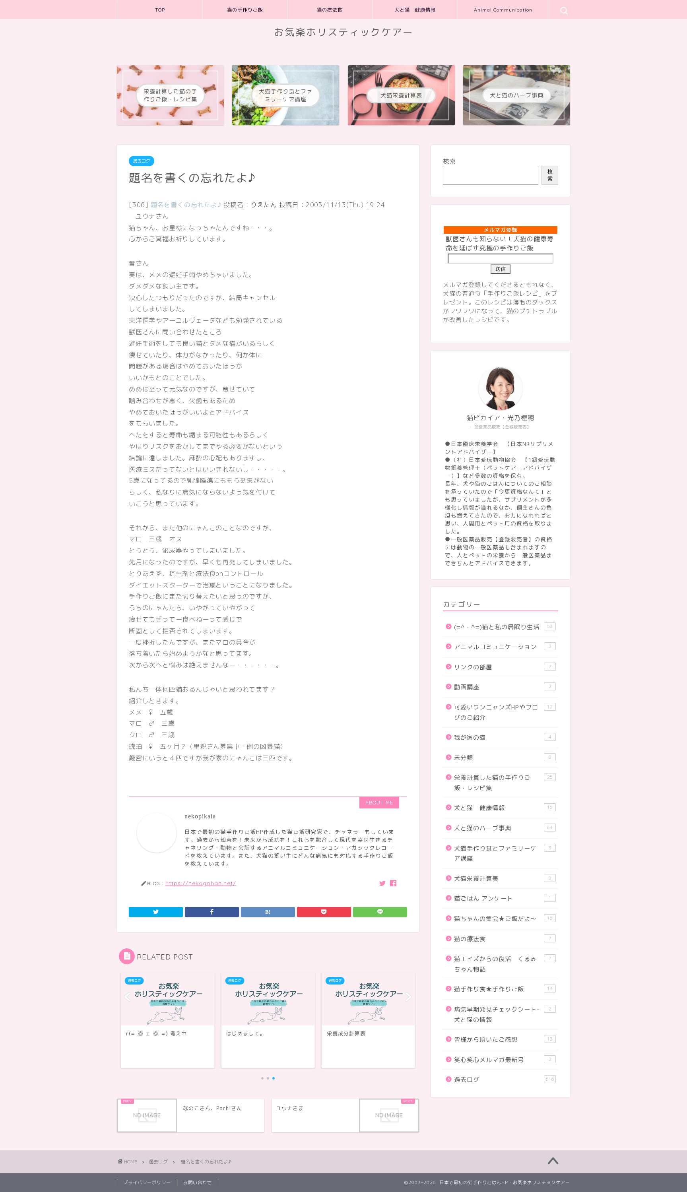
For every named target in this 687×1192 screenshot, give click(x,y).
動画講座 (502, 687)
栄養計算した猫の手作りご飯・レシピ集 (503, 782)
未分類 (502, 758)
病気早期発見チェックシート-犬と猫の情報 (502, 1014)
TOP (160, 10)
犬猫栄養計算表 (502, 878)
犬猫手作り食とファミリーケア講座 (502, 853)
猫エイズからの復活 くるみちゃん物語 (502, 964)
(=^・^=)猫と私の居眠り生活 (503, 627)
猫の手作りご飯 (245, 10)
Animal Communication (503, 10)
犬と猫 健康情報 (415, 10)
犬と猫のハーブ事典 (503, 828)
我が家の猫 (502, 737)
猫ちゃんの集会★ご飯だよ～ (503, 919)
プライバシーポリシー (147, 1182)
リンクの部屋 (502, 667)
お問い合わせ (197, 1182)
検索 (449, 161)
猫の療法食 (330, 10)
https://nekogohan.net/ (200, 883)
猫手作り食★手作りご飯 (503, 989)
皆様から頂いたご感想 (503, 1039)
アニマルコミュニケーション (502, 647)
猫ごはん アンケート (502, 898)
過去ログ (141, 161)
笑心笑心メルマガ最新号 (502, 1060)
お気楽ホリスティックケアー (343, 32)
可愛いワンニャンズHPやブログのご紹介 (503, 712)
